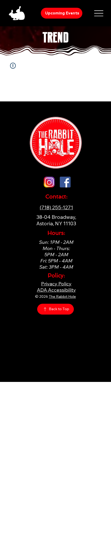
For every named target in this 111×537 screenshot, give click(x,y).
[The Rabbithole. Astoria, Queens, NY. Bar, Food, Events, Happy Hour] (65, 182)
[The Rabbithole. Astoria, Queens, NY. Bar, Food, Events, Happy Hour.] (49, 182)
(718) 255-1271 (56, 207)
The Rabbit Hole (62, 296)
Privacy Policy (56, 283)
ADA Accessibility (56, 290)
